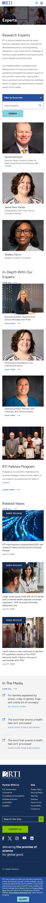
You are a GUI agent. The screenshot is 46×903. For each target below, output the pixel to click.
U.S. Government (9, 789)
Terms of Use (36, 802)
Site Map (34, 796)
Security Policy (37, 793)
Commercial (7, 793)
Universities (7, 802)
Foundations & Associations (13, 796)
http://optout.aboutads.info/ (20, 893)
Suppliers (6, 806)
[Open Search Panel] (37, 3)
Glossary (34, 799)
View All (7, 282)
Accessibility (36, 806)
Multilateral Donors (9, 799)
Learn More (11, 490)
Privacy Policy (36, 789)
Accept (24, 899)
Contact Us (35, 809)
